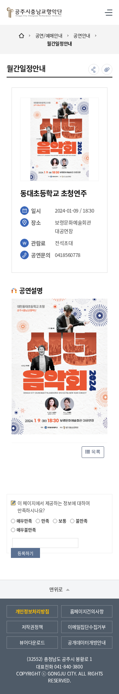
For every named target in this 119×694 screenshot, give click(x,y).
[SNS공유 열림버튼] (93, 69)
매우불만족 (25, 529)
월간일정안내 (59, 43)
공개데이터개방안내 (86, 642)
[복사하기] (106, 69)
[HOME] (21, 35)
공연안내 (81, 35)
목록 (95, 451)
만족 (44, 521)
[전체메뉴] (108, 12)
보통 (61, 521)
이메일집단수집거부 (86, 626)
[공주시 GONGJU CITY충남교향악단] (34, 12)
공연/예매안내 (48, 35)
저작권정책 (32, 626)
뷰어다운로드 (32, 642)
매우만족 (23, 521)
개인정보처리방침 (32, 611)
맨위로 (56, 589)
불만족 (80, 521)
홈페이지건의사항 (87, 611)
